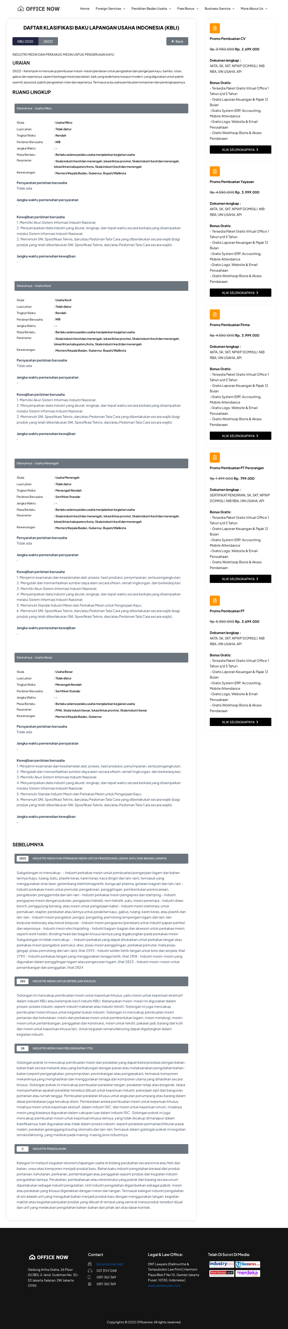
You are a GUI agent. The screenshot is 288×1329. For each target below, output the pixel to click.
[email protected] (110, 1264)
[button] (123, 8)
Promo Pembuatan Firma (230, 324)
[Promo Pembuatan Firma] (215, 314)
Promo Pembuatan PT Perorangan (237, 468)
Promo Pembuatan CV (227, 38)
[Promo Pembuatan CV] (215, 28)
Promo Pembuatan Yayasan (232, 181)
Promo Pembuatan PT (227, 611)
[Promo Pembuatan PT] (215, 601)
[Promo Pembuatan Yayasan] (215, 171)
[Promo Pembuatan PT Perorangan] (215, 457)
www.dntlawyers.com (164, 1285)
